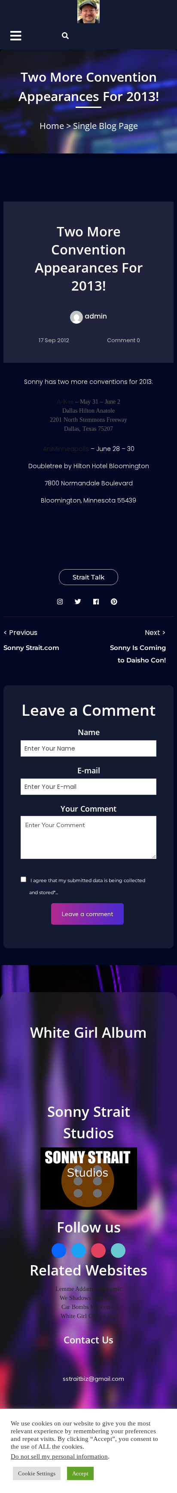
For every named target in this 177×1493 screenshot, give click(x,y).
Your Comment (88, 808)
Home (53, 126)
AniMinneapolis (66, 449)
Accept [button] (80, 1473)
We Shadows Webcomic (89, 1298)
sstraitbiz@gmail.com (92, 1379)
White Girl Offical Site (89, 1316)
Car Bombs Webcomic (88, 1307)
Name (89, 732)
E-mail (88, 770)
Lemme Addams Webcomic (88, 1289)
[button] (22, 36)
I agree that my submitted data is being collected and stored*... (87, 886)
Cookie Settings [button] (36, 1473)
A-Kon (65, 402)
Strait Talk (88, 577)
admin (96, 316)
